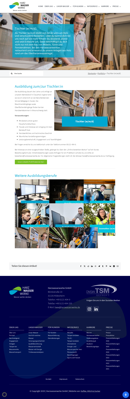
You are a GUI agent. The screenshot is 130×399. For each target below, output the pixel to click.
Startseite (92, 73)
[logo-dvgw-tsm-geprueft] (102, 285)
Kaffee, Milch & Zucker (90, 391)
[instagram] (89, 309)
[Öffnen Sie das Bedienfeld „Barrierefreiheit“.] (125, 394)
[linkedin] (96, 309)
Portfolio (101, 73)
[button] (4, 394)
